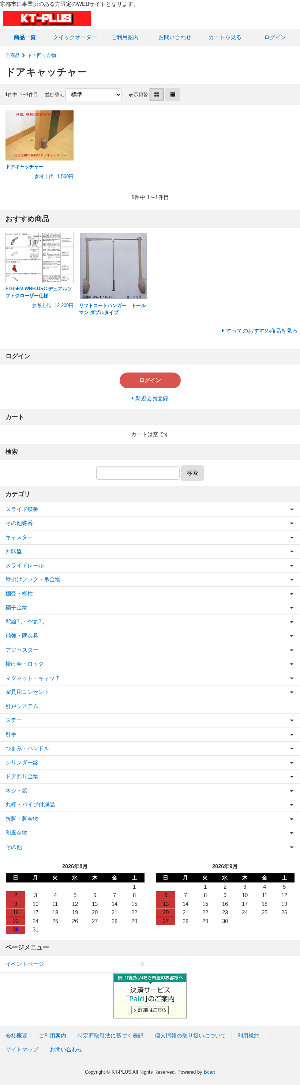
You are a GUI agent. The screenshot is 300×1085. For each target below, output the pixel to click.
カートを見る (225, 37)
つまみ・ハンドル (27, 748)
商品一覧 (25, 37)
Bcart (209, 1072)
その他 (13, 847)
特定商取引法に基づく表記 (110, 1035)
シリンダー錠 (21, 762)
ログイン (275, 37)
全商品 (12, 55)
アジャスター (21, 650)
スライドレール (24, 565)
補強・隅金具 (21, 635)
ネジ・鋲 (16, 790)
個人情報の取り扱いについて (190, 1035)
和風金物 (16, 832)
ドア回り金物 (41, 55)
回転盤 (13, 551)
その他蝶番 (19, 523)
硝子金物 (16, 607)
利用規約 (248, 1035)
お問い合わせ (174, 37)
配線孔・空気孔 (24, 622)
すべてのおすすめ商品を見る (261, 331)
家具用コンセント (27, 692)
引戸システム (21, 706)
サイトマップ (21, 1049)
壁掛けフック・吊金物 (32, 579)
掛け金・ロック (24, 664)
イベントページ (24, 964)
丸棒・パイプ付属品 (30, 804)
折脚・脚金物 (21, 819)
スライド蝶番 (21, 509)
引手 (10, 734)
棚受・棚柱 (19, 593)
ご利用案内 (125, 37)
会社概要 (16, 1035)
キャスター (19, 537)
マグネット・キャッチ (32, 678)
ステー (13, 720)
